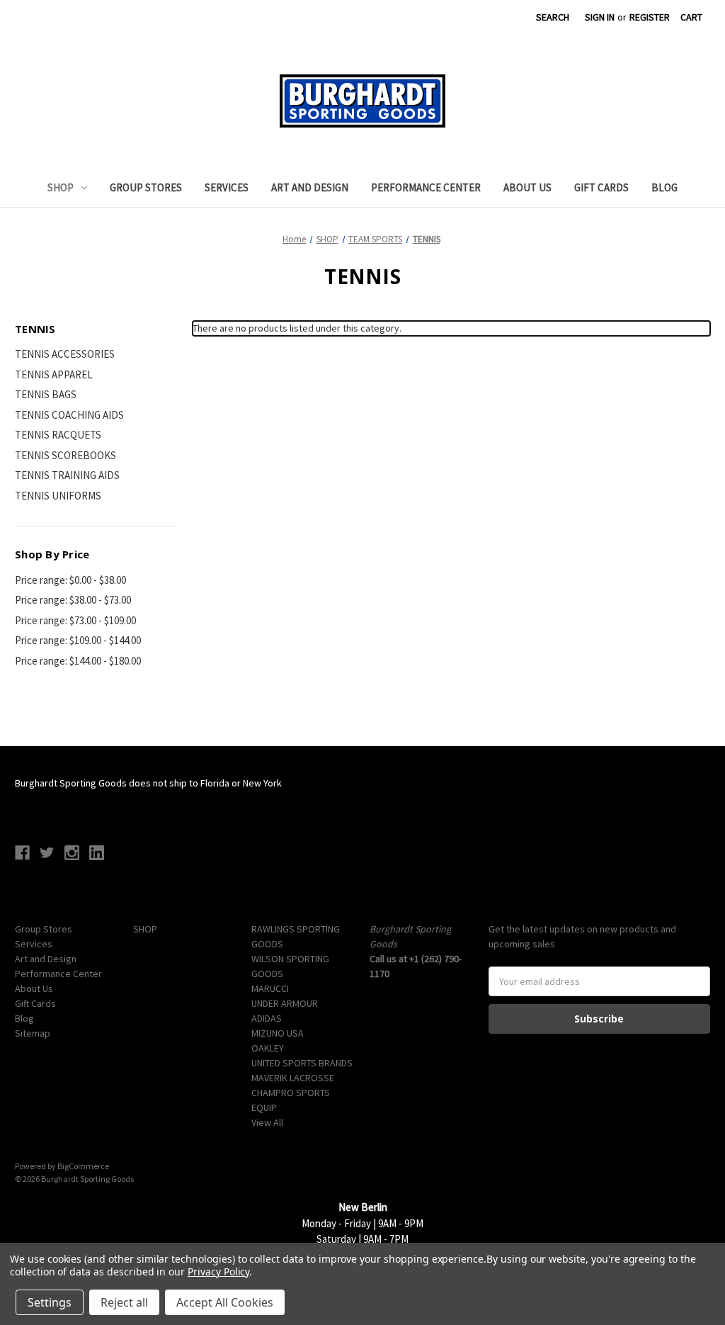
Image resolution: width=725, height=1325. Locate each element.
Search (552, 17)
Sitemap (32, 1033)
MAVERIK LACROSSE (292, 1077)
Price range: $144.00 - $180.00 (78, 660)
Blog (664, 187)
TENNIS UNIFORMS (58, 495)
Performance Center (426, 187)
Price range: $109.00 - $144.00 (78, 640)
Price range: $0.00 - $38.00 (70, 580)
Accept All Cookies (224, 1302)
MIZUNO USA (277, 1033)
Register (649, 17)
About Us (527, 187)
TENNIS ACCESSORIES (65, 354)
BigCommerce (83, 1166)
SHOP (60, 187)
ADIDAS (266, 1018)
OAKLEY (267, 1048)
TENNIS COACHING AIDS (69, 415)
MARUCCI (270, 988)
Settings (50, 1302)
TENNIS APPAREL (54, 374)
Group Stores (146, 187)
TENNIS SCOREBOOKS (65, 455)
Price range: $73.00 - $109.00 (75, 620)
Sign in (600, 17)
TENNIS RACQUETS (58, 434)
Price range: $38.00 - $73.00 (73, 600)
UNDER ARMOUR (284, 1003)
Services (227, 187)
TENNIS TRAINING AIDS (67, 475)
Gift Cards (601, 187)
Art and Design (309, 187)
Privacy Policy (218, 1271)
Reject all (124, 1302)
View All (267, 1122)
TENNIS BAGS (45, 394)
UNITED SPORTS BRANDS (302, 1062)
